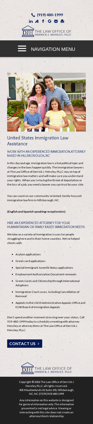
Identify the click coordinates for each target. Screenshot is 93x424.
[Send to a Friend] (56, 21)
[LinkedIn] (31, 21)
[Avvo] (36, 21)
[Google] (49, 21)
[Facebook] (43, 21)
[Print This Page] (62, 21)
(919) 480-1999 (50, 14)
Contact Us (22, 343)
